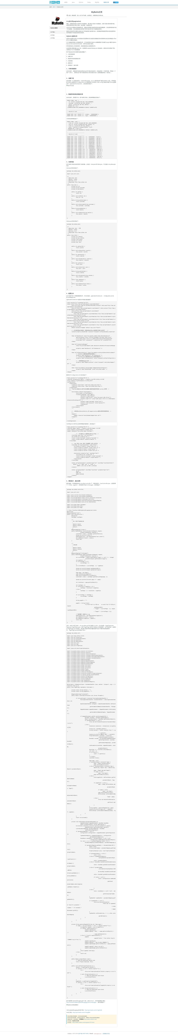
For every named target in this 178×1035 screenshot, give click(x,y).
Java (73, 2)
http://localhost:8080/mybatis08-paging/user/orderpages (81, 1002)
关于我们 (52, 35)
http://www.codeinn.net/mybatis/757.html (83, 1022)
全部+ (66, 2)
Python (81, 2)
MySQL (97, 2)
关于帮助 (52, 38)
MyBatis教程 (54, 28)
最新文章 (106, 2)
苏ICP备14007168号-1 (83, 1033)
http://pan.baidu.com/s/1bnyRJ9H (81, 1012)
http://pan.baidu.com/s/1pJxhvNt (93, 1010)
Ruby (89, 2)
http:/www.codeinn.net (90, 1019)
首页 (54, 7)
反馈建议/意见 (106, 1033)
